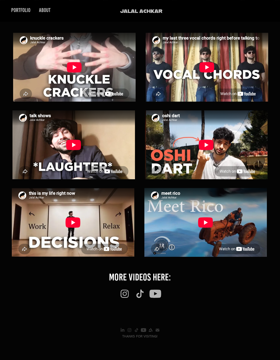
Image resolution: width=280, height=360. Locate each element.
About (45, 10)
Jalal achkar (141, 11)
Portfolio (20, 10)
